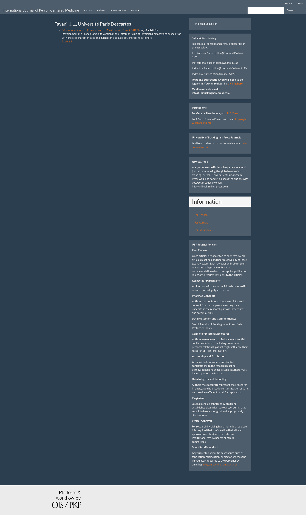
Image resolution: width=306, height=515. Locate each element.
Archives (101, 10)
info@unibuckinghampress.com (220, 464)
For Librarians (203, 229)
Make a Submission (206, 23)
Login (300, 3)
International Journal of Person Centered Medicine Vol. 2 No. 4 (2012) (100, 30)
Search (291, 10)
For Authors (201, 222)
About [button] (134, 10)
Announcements (118, 10)
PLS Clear (232, 113)
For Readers (202, 214)
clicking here (235, 83)
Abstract (67, 41)
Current (88, 10)
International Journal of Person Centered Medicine (41, 10)
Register (289, 3)
